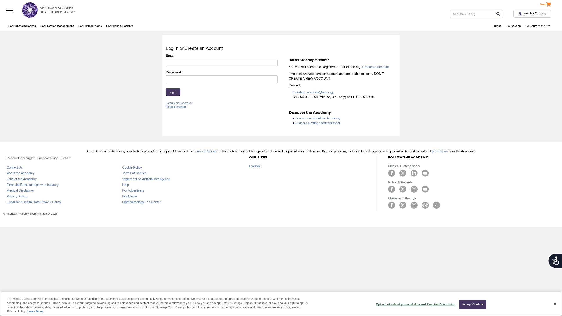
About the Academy (21, 173)
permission (440, 151)
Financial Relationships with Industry (33, 185)
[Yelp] (436, 205)
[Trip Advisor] (425, 205)
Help (125, 185)
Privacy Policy (17, 196)
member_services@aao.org (313, 92)
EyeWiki (255, 166)
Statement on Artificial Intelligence (146, 179)
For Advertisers (133, 190)
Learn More (35, 311)
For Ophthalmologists (22, 26)
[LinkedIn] (414, 173)
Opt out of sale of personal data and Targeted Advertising (415, 304)
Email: (170, 55)
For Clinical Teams (90, 26)
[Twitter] (402, 173)
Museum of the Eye (538, 26)
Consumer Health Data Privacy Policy (34, 202)
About (497, 26)
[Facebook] (391, 173)
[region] (281, 304)
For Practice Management (57, 26)
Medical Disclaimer (20, 190)
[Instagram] (414, 189)
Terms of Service (206, 151)
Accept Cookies (473, 304)
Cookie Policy (132, 167)
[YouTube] (425, 173)
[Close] (555, 304)
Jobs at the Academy (22, 179)
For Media (129, 196)
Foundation (514, 26)
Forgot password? (176, 106)
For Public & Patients (119, 26)
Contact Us (15, 167)
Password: (174, 72)
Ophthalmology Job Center (141, 202)
